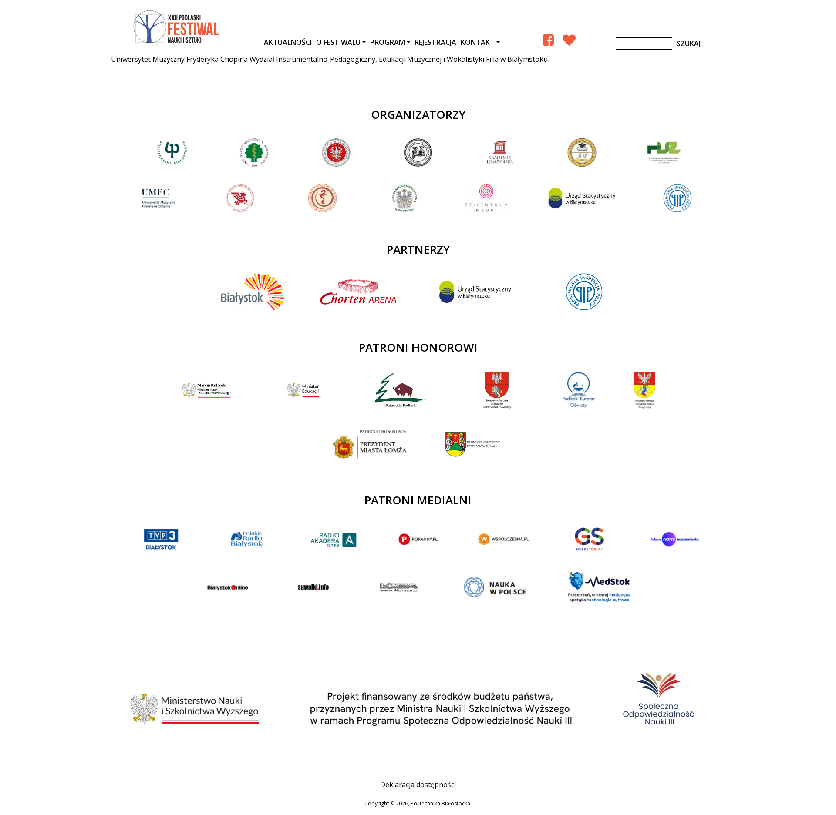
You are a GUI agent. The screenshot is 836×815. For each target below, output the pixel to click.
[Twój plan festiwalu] (569, 40)
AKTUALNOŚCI (288, 42)
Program (387, 42)
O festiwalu (338, 42)
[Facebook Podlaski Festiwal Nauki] (548, 40)
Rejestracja (435, 42)
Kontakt (478, 42)
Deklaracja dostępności (418, 784)
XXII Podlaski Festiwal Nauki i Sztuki (177, 27)
